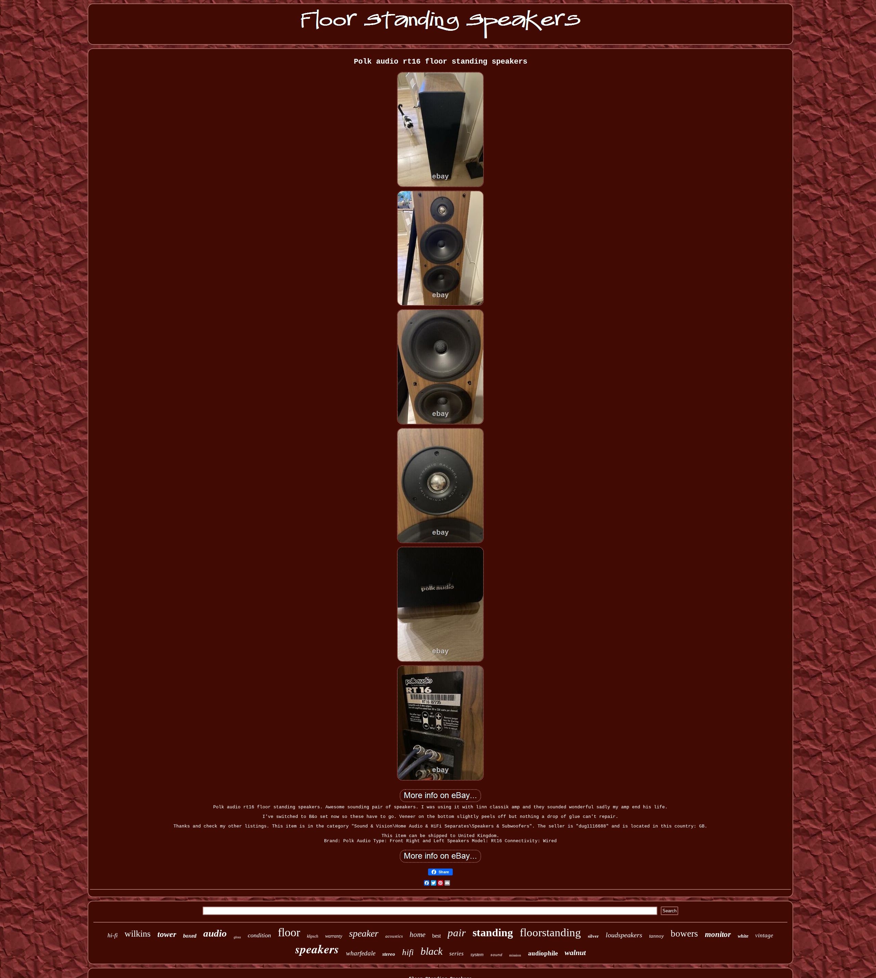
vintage (764, 935)
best (436, 936)
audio (215, 933)
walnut (575, 952)
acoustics (394, 936)
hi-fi (112, 935)
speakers (317, 948)
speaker (363, 933)
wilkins (138, 934)
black (431, 951)
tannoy (656, 936)
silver (593, 936)
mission (515, 955)
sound (496, 955)
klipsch (312, 936)
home (417, 934)
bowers (684, 933)
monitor (718, 934)
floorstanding (550, 932)
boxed (189, 936)
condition (259, 935)
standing (493, 932)
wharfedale (360, 953)
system (477, 954)
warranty (333, 936)
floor (289, 932)
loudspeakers (624, 935)
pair (457, 933)
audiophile (543, 953)
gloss (237, 937)
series (456, 953)
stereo (388, 954)
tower (166, 934)
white (743, 936)
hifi (408, 952)
